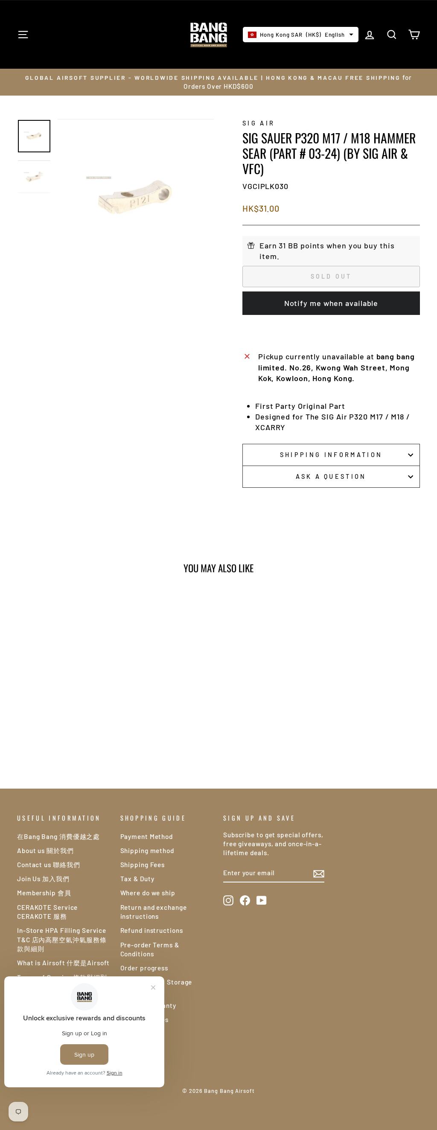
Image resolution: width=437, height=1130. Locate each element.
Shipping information (331, 454)
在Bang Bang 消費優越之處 (58, 836)
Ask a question (331, 476)
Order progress (144, 968)
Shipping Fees (142, 864)
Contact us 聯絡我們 (48, 864)
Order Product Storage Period (156, 986)
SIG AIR (258, 123)
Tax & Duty (137, 878)
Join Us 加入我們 (43, 878)
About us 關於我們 (45, 850)
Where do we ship (147, 893)
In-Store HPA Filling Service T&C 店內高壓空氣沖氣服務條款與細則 (62, 939)
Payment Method (146, 836)
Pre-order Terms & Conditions (149, 949)
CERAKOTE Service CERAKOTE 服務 (47, 911)
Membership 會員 (44, 893)
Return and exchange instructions (153, 911)
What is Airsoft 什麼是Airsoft (63, 963)
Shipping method (147, 850)
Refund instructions (151, 930)
